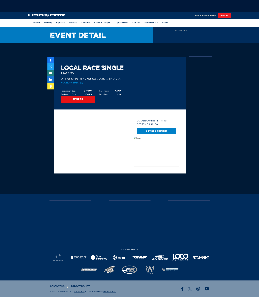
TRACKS (85, 23)
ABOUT (36, 23)
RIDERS (48, 23)
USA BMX (69, 292)
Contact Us (151, 23)
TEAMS (136, 23)
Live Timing (121, 23)
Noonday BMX (69, 82)
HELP (165, 23)
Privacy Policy (80, 286)
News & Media (102, 23)
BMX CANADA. (79, 292)
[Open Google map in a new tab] (156, 152)
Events (60, 23)
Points (73, 23)
